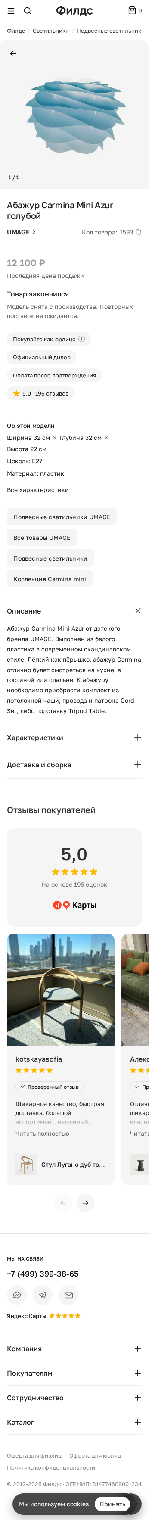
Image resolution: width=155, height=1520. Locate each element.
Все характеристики (38, 489)
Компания (24, 1348)
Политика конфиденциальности (51, 1467)
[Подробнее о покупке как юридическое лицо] (81, 339)
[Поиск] (27, 10)
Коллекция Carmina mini (49, 578)
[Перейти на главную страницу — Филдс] (74, 11)
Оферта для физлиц (34, 1455)
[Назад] (13, 54)
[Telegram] (43, 1295)
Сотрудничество (35, 1397)
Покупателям (30, 1373)
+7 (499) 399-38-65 (43, 1273)
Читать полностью (42, 1133)
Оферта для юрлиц (95, 1455)
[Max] (17, 1295)
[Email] (68, 1295)
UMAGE (18, 232)
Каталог (20, 1422)
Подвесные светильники (50, 558)
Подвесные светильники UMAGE (62, 516)
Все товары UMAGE (42, 537)
